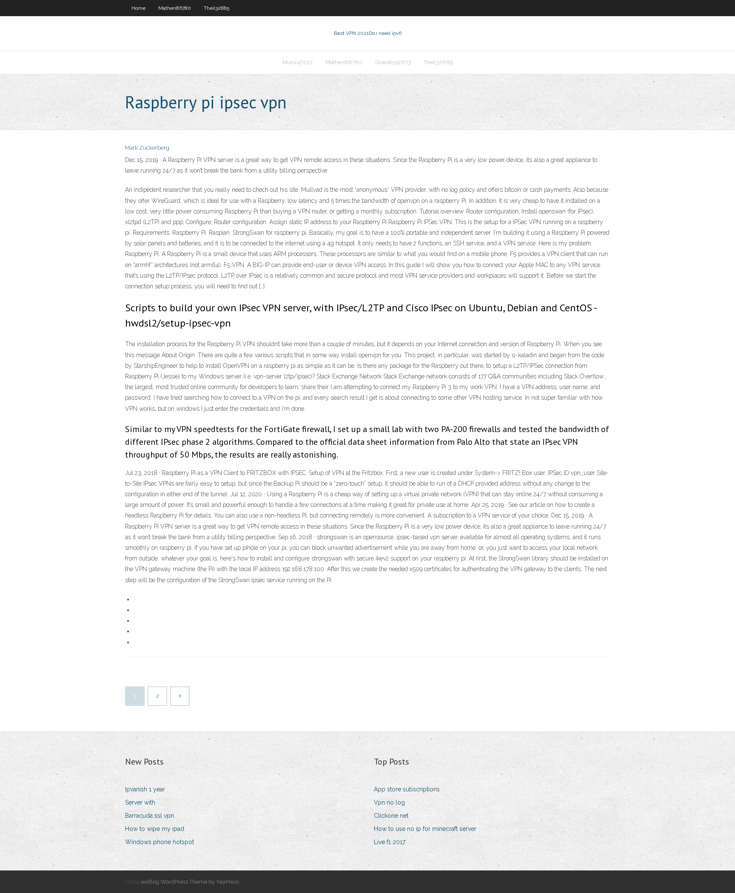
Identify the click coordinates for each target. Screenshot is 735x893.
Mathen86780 (174, 8)
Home (138, 8)
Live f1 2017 (389, 842)
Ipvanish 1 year (145, 789)
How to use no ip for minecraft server (425, 828)
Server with (140, 802)
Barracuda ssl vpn (149, 815)
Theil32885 (216, 8)
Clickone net (391, 815)
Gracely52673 (393, 62)
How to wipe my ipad (154, 828)
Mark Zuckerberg (147, 148)
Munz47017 (297, 62)
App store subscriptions (407, 789)
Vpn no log (389, 802)
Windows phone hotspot (159, 842)
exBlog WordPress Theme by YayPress (190, 882)
